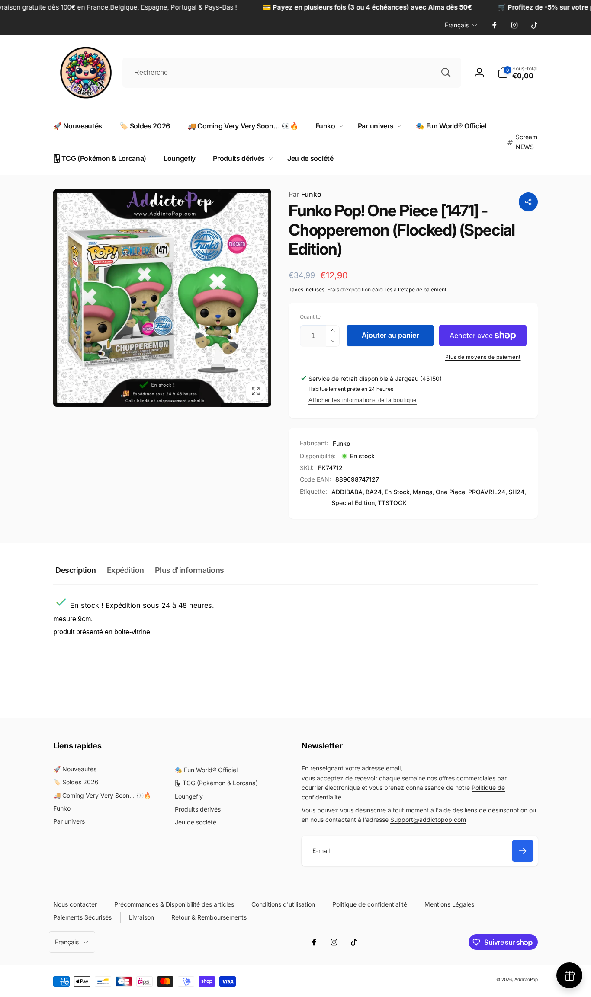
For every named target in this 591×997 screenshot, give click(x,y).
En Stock (397, 491)
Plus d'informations (189, 570)
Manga (423, 491)
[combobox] (291, 73)
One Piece (450, 491)
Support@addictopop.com (428, 819)
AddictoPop (526, 979)
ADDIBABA (347, 491)
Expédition (125, 570)
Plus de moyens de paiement (483, 357)
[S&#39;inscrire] (522, 851)
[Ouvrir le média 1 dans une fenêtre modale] (162, 298)
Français (457, 25)
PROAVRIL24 (486, 491)
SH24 (516, 491)
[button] (328, 126)
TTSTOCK (392, 502)
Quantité (310, 317)
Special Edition (353, 502)
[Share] (528, 201)
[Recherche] (446, 72)
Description (75, 570)
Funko (305, 194)
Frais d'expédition (349, 289)
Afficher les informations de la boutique (362, 400)
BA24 (374, 491)
